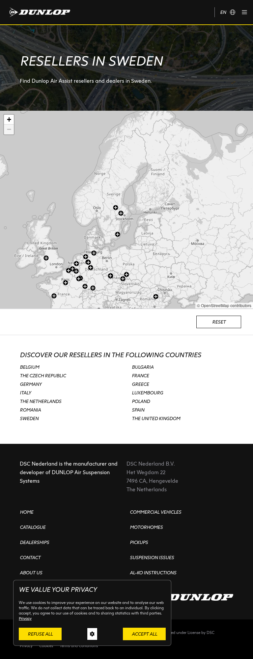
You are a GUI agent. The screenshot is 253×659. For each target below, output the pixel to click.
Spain (138, 410)
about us (31, 573)
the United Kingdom (156, 418)
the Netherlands (40, 401)
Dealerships (34, 542)
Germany (31, 384)
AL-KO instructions (153, 573)
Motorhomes (146, 527)
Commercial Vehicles (155, 512)
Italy (25, 393)
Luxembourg (147, 393)
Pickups (139, 542)
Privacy (25, 618)
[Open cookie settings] (92, 634)
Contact (30, 557)
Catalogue (32, 527)
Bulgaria (143, 367)
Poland (141, 401)
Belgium (29, 367)
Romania (30, 410)
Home (26, 512)
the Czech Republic (43, 376)
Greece (140, 384)
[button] (244, 12)
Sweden (29, 418)
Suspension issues (152, 557)
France (140, 376)
